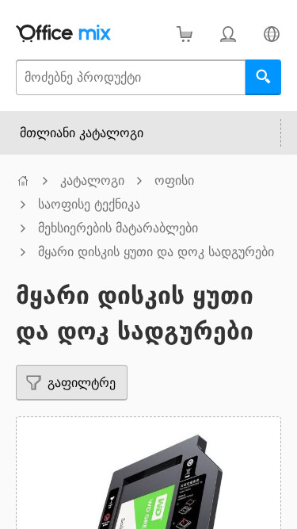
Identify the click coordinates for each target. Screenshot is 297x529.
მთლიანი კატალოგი (81, 132)
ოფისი (174, 180)
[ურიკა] (184, 34)
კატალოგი (92, 180)
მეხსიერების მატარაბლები (118, 228)
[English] (271, 34)
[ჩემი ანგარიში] (228, 34)
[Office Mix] (63, 34)
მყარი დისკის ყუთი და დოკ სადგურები (156, 251)
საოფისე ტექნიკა (89, 204)
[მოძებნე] (263, 77)
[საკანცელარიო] (23, 180)
